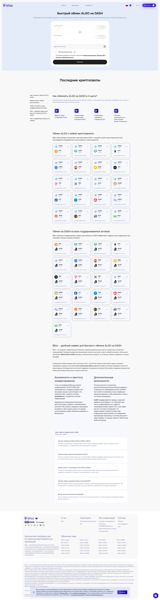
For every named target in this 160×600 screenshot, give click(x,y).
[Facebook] (37, 525)
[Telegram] (25, 525)
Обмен (64, 5)
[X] (28, 525)
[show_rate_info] (75, 52)
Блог (62, 521)
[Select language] (127, 5)
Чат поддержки (123, 524)
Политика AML (103, 531)
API (81, 524)
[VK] (34, 525)
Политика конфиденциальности (94, 595)
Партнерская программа (88, 521)
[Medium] (31, 525)
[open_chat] (155, 595)
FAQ (119, 527)
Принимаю (122, 592)
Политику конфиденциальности (65, 57)
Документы (75, 5)
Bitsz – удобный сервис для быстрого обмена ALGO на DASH (39, 113)
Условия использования (89, 55)
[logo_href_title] (8, 5)
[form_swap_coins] (80, 32)
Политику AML (101, 55)
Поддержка (88, 5)
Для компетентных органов (107, 529)
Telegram (120, 521)
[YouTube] (40, 525)
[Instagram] (43, 525)
